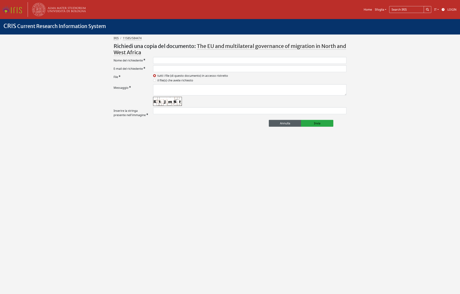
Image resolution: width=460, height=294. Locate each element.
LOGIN (451, 10)
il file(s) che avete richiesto (175, 80)
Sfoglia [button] (379, 10)
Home (368, 10)
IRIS (116, 38)
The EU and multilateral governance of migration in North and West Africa (230, 49)
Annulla (285, 123)
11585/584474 (132, 38)
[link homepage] (13, 9)
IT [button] (435, 10)
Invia (317, 123)
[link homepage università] (58, 9)
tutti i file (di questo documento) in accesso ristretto (192, 76)
